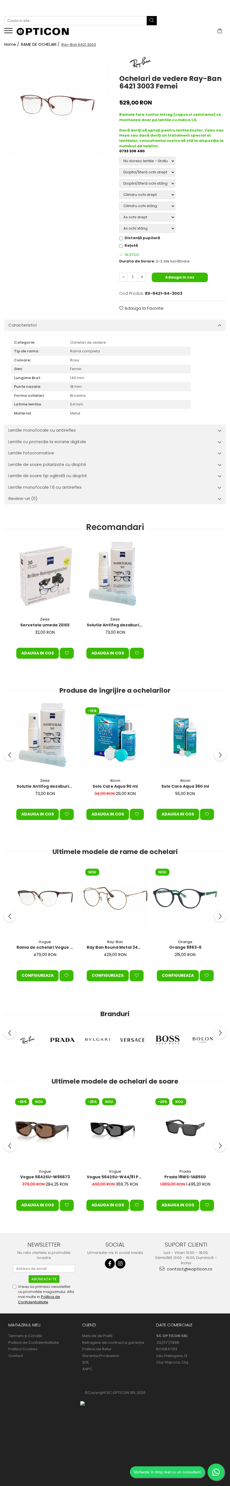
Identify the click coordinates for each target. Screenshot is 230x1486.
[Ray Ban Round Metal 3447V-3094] (115, 898)
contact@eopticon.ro (189, 1269)
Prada (185, 1171)
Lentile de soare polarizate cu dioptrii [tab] (47, 464)
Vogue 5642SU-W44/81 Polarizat (116, 1177)
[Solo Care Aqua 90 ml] (115, 737)
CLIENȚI (89, 1325)
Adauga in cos (179, 277)
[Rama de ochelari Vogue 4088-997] (45, 898)
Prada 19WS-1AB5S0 (185, 1177)
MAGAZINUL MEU (24, 1325)
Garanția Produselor (100, 1355)
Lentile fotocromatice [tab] (31, 453)
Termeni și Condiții (25, 1335)
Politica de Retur (97, 1349)
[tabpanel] (57, 105)
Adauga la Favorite (143, 308)
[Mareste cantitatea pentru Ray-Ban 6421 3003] (142, 277)
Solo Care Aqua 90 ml (115, 786)
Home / (12, 44)
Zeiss (45, 619)
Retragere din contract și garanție (113, 1342)
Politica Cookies (23, 1349)
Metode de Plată (97, 1335)
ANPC (87, 1369)
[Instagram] (120, 1263)
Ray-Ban (115, 941)
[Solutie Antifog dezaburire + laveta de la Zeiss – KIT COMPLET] (115, 576)
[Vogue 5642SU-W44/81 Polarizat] (115, 1128)
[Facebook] (110, 1263)
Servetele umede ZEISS (45, 625)
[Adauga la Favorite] (67, 653)
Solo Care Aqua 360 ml (185, 786)
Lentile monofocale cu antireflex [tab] (42, 430)
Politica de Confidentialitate (39, 1299)
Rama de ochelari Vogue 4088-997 (46, 947)
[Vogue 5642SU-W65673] (45, 1128)
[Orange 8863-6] (185, 898)
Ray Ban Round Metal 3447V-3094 (116, 947)
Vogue (45, 941)
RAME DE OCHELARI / (41, 44)
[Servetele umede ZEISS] (45, 576)
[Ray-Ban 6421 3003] (57, 105)
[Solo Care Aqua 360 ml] (185, 737)
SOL (85, 1362)
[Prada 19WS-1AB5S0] (185, 1128)
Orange (185, 941)
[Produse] (9, 32)
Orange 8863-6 (185, 947)
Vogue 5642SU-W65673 (45, 1177)
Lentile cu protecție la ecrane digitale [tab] (47, 442)
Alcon (115, 780)
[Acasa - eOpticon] (46, 32)
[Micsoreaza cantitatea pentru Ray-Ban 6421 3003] (123, 277)
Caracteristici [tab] (22, 325)
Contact (15, 1355)
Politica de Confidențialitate (33, 1342)
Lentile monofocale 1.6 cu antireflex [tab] (45, 487)
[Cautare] (152, 20)
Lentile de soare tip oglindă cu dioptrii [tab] (47, 476)
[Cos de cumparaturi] (220, 31)
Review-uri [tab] (23, 498)
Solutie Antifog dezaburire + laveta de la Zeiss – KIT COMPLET (116, 625)
